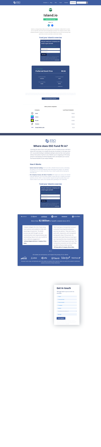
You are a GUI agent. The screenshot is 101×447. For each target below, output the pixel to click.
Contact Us (73, 2)
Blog (51, 2)
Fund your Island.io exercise (50, 98)
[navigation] (17, 2)
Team (60, 2)
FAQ (56, 2)
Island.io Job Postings (50, 19)
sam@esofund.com (60, 86)
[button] (45, 3)
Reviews (66, 2)
